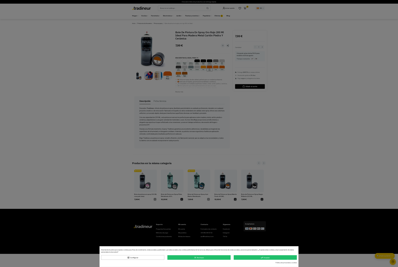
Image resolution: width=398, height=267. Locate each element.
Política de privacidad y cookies (286, 263)
